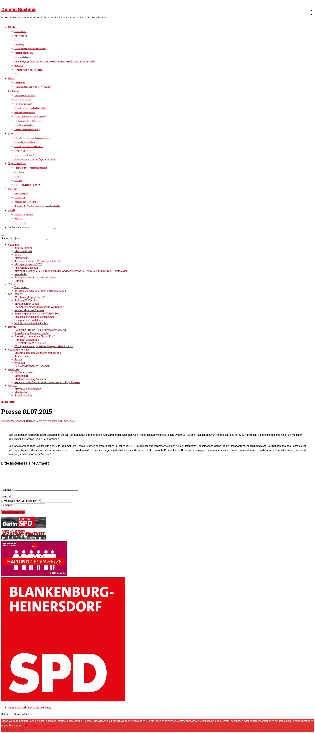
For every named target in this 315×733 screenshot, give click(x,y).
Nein (28, 725)
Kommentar (7, 489)
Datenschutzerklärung (43, 725)
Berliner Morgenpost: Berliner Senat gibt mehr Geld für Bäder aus (38, 421)
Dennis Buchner (18, 9)
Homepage (7, 505)
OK (24, 725)
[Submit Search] (54, 228)
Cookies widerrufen (12, 729)
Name (5, 496)
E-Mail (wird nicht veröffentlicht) (20, 500)
